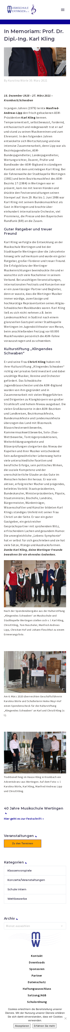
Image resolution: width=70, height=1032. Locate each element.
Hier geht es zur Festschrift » (24, 818)
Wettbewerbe (17, 898)
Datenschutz (37, 982)
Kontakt (37, 956)
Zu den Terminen (22, 843)
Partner (37, 975)
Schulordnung (37, 1002)
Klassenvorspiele (19, 870)
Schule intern (17, 889)
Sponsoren (37, 969)
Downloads (37, 962)
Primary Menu (62, 10)
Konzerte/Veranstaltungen (26, 880)
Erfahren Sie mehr (44, 1025)
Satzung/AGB (37, 995)
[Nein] (65, 1018)
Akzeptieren (22, 1025)
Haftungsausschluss (37, 988)
